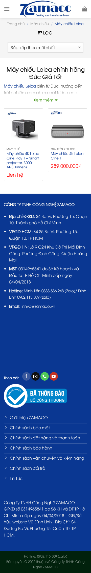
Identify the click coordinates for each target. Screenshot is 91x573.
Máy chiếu (39, 23)
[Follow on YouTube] (54, 376)
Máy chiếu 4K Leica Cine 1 (67, 155)
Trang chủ (16, 23)
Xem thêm (43, 100)
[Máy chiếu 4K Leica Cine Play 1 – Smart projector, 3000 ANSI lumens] (23, 128)
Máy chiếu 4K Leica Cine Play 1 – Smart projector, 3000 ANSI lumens (23, 160)
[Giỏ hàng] (84, 8)
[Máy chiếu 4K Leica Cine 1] (67, 128)
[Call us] (44, 376)
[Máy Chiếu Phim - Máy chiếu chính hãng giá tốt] (46, 9)
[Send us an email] (35, 376)
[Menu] (7, 9)
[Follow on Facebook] (26, 376)
